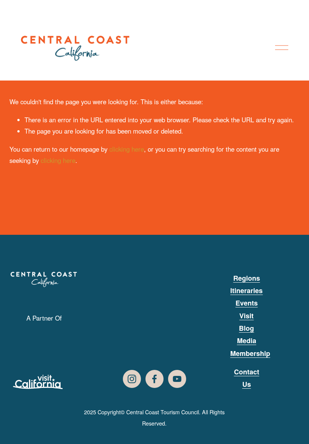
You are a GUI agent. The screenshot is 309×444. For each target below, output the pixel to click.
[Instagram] (132, 379)
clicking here (126, 149)
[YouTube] (177, 379)
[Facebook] (154, 379)
